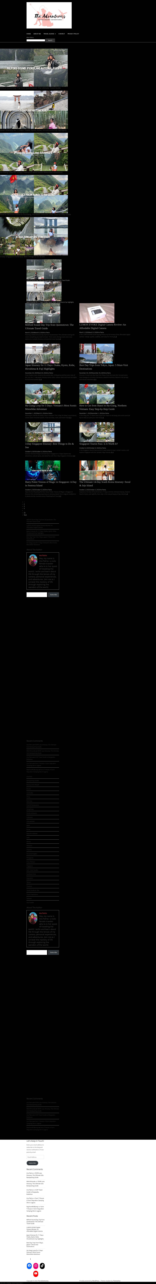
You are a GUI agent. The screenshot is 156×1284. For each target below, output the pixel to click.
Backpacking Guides (33, 781)
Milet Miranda (31, 751)
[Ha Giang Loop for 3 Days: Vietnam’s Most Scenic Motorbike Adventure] (42, 385)
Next (25, 515)
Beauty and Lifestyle (33, 785)
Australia (29, 776)
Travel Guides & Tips (33, 890)
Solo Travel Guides (32, 870)
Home (29, 34)
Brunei (29, 789)
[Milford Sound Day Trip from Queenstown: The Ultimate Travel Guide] (42, 304)
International (30, 821)
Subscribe (53, 595)
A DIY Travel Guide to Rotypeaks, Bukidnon (34, 1192)
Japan (28, 825)
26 (24, 513)
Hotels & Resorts (32, 813)
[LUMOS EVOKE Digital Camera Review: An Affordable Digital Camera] (96, 304)
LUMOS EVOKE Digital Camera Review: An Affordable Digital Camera (40, 526)
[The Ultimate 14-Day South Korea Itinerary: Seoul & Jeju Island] (96, 461)
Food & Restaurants (33, 805)
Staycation (30, 878)
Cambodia (30, 793)
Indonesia (30, 817)
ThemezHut (116, 1281)
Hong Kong (30, 809)
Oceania (29, 850)
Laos (28, 837)
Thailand (29, 886)
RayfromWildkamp (32, 769)
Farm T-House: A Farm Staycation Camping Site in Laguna (35, 1200)
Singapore (30, 866)
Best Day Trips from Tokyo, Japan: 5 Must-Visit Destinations (41, 538)
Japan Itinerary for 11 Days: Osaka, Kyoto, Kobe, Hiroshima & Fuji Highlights (50, 302)
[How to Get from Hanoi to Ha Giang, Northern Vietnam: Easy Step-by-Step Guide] (96, 385)
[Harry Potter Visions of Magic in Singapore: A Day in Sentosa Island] (42, 461)
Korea (28, 829)
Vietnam (29, 898)
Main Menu (30, 37)
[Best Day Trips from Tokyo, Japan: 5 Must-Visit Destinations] (96, 345)
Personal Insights (32, 854)
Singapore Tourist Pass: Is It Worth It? (98, 443)
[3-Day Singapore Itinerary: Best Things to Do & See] (42, 423)
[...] (60, 339)
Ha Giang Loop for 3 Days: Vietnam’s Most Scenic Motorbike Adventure (42, 543)
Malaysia (29, 845)
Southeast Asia (31, 874)
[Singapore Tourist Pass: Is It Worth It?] (96, 423)
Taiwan (29, 882)
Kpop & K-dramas (32, 833)
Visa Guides (30, 902)
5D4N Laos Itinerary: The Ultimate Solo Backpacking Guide (35, 1175)
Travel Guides (49, 34)
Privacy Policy (73, 34)
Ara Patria (46, 332)
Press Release (31, 862)
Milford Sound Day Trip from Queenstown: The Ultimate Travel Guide (48, 280)
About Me (37, 34)
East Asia (29, 801)
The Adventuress (43, 1281)
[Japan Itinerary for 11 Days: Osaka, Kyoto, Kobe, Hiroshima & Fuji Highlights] (42, 345)
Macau (29, 841)
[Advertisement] (43, 612)
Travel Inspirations (32, 894)
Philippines (30, 858)
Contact (61, 34)
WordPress (95, 1281)
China (28, 797)
